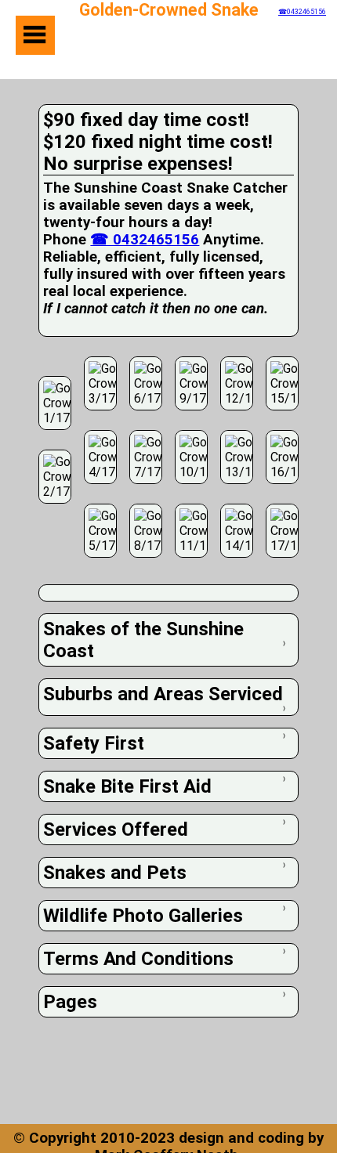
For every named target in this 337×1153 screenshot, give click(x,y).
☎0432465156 (302, 12)
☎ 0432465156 (144, 239)
